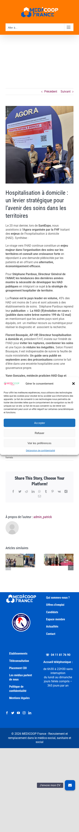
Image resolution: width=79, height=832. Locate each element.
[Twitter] (12, 712)
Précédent (50, 91)
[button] (73, 383)
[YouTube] (18, 712)
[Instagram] (24, 712)
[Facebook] (7, 712)
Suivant (66, 91)
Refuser (39, 432)
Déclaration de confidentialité (40, 450)
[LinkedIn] (29, 712)
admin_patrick (42, 517)
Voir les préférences (39, 443)
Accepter (39, 422)
